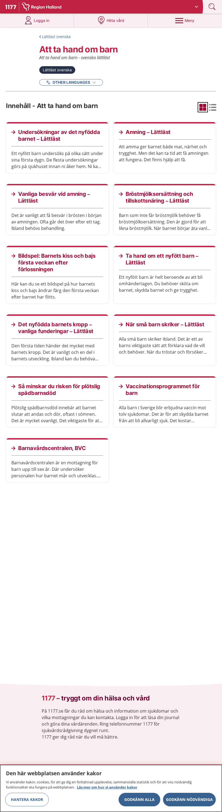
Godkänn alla (139, 799)
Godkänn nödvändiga (189, 799)
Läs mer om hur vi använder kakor (107, 787)
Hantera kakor (27, 799)
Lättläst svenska (56, 36)
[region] (111, 788)
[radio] (202, 107)
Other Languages (71, 82)
